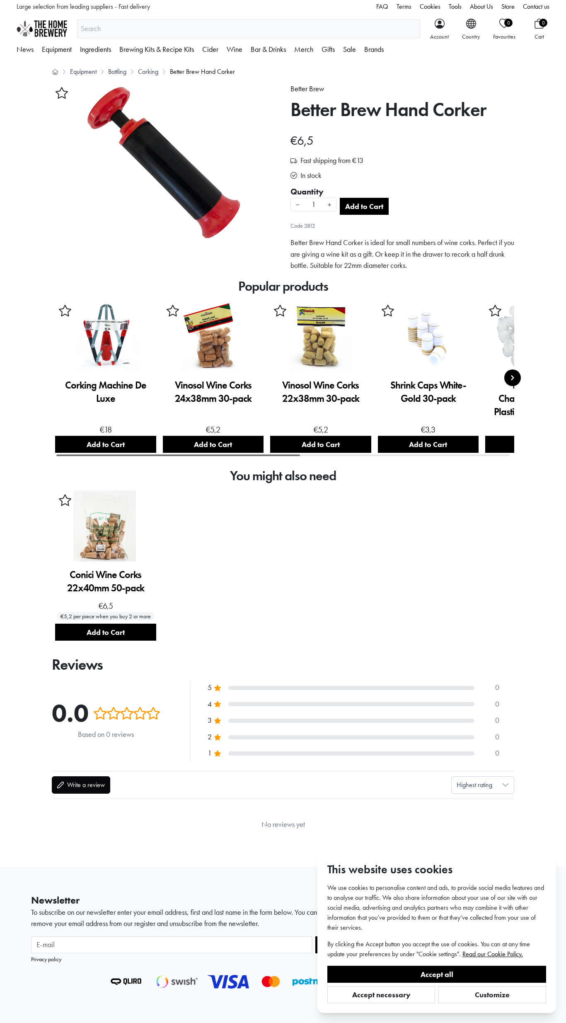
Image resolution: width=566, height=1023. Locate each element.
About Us (481, 6)
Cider (210, 49)
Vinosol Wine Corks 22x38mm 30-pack (320, 392)
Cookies (430, 6)
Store (508, 6)
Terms (404, 6)
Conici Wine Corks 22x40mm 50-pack (105, 581)
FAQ (382, 6)
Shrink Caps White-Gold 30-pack (428, 392)
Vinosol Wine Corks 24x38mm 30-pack (213, 392)
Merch (303, 49)
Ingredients (95, 49)
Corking (148, 71)
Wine (234, 49)
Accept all (437, 974)
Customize (492, 994)
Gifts (328, 49)
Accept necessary (381, 994)
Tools (455, 6)
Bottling (117, 71)
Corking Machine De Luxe (105, 392)
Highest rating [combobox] (474, 784)
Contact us (536, 6)
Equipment (57, 49)
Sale (349, 49)
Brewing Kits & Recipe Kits (156, 49)
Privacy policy (46, 959)
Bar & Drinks (268, 49)
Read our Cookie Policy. (492, 954)
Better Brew (307, 89)
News (25, 49)
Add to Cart (364, 206)
